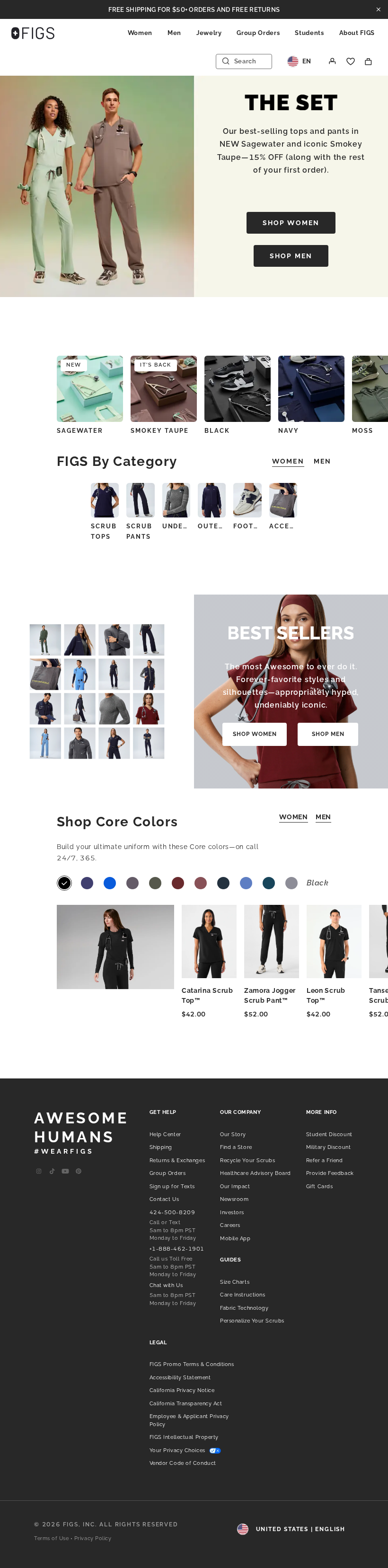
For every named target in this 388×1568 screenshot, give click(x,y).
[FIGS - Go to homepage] (33, 33)
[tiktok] (52, 1171)
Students (309, 32)
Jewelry (209, 32)
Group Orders (258, 32)
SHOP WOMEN (291, 223)
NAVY (288, 430)
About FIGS (357, 32)
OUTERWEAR (212, 526)
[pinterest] (78, 1171)
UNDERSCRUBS (176, 526)
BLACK (217, 430)
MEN (323, 817)
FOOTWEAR (247, 526)
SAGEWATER (80, 430)
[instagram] (39, 1171)
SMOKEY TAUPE (160, 430)
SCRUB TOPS (104, 531)
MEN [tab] (322, 461)
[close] (378, 9)
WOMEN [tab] (288, 461)
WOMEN (293, 817)
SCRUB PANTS (139, 531)
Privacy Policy (93, 1538)
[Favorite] (350, 61)
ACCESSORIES (283, 526)
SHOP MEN (291, 256)
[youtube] (65, 1171)
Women (140, 32)
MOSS (362, 430)
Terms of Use (51, 1538)
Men (174, 32)
